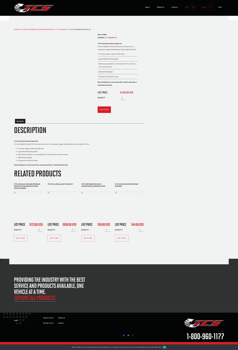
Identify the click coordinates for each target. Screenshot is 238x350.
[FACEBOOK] (124, 335)
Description (20, 121)
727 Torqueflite (62, 29)
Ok (164, 347)
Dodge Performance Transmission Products (38, 29)
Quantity (101, 98)
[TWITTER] (128, 335)
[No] (236, 347)
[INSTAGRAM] (133, 335)
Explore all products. (35, 298)
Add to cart (104, 109)
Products (160, 7)
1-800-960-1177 (205, 336)
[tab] (20, 121)
